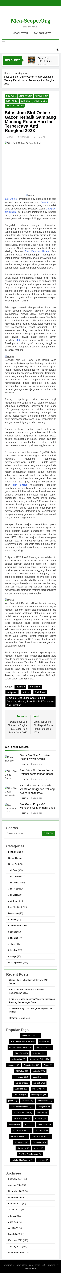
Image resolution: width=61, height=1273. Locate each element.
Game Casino (31, 1065)
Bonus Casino (15, 858)
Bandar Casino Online (20, 1047)
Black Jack (21, 1053)
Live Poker (20, 1095)
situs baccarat (45, 1101)
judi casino (21, 1077)
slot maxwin (21, 1142)
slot (18, 340)
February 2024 (15, 1179)
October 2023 (14, 1203)
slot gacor (13, 931)
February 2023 (15, 1240)
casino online (18, 1059)
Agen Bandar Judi (30, 1035)
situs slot (42, 1113)
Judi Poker (12, 101)
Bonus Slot (13, 864)
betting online (14, 851)
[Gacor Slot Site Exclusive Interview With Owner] (31, 60)
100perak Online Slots (19, 1018)
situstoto (12, 919)
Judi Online (41, 96)
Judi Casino (25, 96)
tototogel (12, 956)
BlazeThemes (30, 1268)
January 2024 (14, 1185)
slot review (23, 1148)
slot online (20, 485)
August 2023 (14, 1209)
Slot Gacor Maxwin (41, 1136)
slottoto (11, 944)
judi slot (26, 692)
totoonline (12, 950)
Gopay (48, 1065)
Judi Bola (11, 96)
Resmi (44, 202)
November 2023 (16, 1197)
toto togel (43, 1160)
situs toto (40, 1119)
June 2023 (13, 1222)
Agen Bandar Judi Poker (22, 1041)
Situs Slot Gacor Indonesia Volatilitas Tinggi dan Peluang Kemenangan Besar (37, 789)
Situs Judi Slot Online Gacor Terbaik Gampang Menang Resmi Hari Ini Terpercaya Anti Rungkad (30, 701)
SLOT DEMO (44, 1124)
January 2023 (14, 1246)
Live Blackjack (15, 907)
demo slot (13, 1065)
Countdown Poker (39, 1059)
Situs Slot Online (22, 1119)
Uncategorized (15, 105)
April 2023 (13, 1228)
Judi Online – (12, 199)
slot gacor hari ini (18, 1136)
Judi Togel (40, 101)
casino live (39, 1053)
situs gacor (44, 1107)
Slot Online (39, 1142)
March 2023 (14, 1234)
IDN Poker (22, 1071)
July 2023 (13, 1216)
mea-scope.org (30, 20)
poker (12, 1101)
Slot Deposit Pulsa (37, 251)
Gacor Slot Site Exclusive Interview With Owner (45, 59)
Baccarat (44, 1041)
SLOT (29, 1124)
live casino (13, 913)
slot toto (38, 1148)
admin (10, 137)
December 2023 (16, 1191)
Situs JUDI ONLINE (22, 1113)
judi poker (12, 692)
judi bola (20, 686)
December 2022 (16, 1252)
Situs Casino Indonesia (22, 1107)
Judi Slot (26, 101)
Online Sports (38, 1095)
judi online (35, 686)
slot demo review (16, 925)
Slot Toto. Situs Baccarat (30, 1154)
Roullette (27, 1101)
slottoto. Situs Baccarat (22, 1160)
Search (48, 833)
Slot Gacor (41, 1130)
